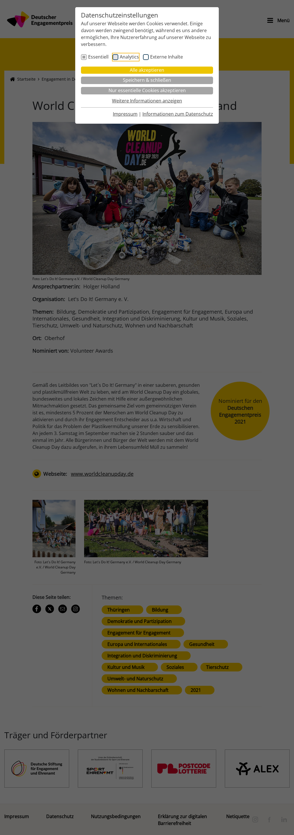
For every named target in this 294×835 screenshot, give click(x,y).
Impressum (125, 114)
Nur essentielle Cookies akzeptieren (147, 90)
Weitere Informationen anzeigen (147, 101)
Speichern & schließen (147, 80)
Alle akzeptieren (147, 70)
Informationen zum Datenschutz (177, 114)
